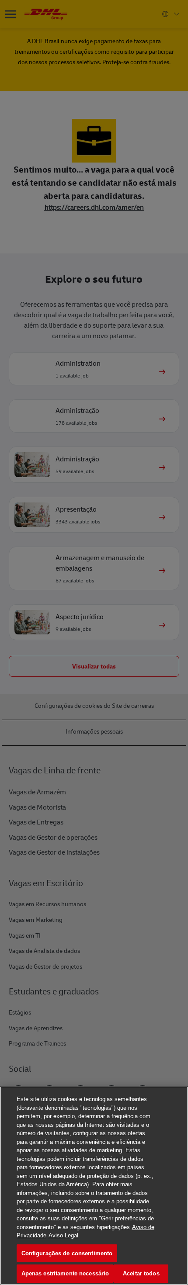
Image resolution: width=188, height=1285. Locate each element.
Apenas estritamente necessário (65, 1273)
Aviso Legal (63, 1235)
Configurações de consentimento (67, 1253)
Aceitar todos (141, 1273)
